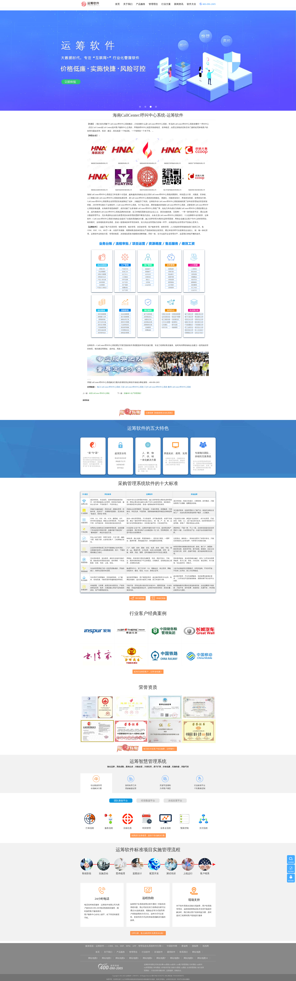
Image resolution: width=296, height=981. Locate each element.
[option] (148, 60)
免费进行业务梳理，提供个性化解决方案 (148, 835)
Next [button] (285, 61)
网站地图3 (106, 958)
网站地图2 (93, 958)
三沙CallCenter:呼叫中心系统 (155, 387)
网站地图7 (161, 958)
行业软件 (146, 952)
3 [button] (151, 107)
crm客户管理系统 (182, 964)
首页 (117, 4)
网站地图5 (134, 958)
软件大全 (191, 4)
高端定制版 (161, 598)
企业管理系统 (191, 967)
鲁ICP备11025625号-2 (158, 976)
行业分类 (154, 970)
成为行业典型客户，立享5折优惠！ (148, 672)
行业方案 (166, 4)
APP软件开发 (165, 967)
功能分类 (161, 970)
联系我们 (184, 952)
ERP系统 (193, 964)
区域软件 (158, 952)
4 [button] (156, 107)
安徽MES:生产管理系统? (132, 393)
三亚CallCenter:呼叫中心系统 (132, 387)
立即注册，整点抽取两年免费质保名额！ (148, 933)
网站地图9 (188, 958)
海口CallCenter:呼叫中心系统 (108, 387)
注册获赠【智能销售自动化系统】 (159, 413)
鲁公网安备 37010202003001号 (174, 976)
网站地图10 (202, 958)
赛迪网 (184, 946)
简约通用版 (140, 598)
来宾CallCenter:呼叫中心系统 (99, 393)
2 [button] (145, 107)
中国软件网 (172, 946)
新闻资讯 (178, 4)
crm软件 (172, 964)
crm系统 (166, 964)
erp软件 (199, 964)
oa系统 (183, 967)
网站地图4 (120, 958)
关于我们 (128, 4)
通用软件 (171, 952)
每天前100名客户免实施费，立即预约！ (159, 749)
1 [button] (140, 107)
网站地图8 (174, 958)
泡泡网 (205, 946)
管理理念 (153, 4)
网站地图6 (147, 958)
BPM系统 (156, 967)
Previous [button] (11, 61)
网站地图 (196, 952)
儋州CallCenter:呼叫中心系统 (179, 387)
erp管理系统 (148, 967)
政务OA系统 (175, 967)
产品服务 (140, 4)
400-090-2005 (209, 4)
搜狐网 (195, 946)
